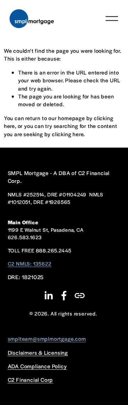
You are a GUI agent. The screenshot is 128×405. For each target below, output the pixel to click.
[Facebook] (64, 296)
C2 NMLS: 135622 (30, 263)
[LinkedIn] (48, 296)
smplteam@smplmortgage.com (47, 338)
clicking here (68, 134)
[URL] (80, 296)
